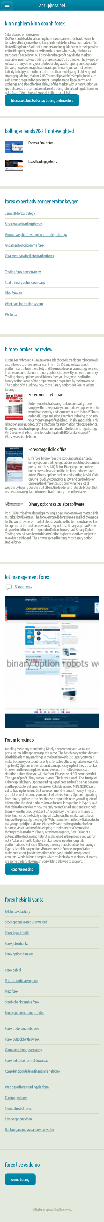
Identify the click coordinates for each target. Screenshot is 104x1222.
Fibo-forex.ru (13, 293)
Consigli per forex (16, 1097)
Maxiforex (11, 991)
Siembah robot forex (18, 1108)
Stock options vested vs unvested (26, 922)
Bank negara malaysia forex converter (29, 1129)
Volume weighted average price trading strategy (36, 234)
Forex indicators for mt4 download (26, 1060)
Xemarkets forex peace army (23, 1049)
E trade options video (18, 1119)
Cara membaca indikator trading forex (29, 255)
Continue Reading (22, 869)
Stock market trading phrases (23, 223)
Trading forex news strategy (23, 271)
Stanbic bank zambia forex (22, 1002)
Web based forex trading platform (27, 1087)
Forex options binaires (19, 954)
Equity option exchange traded (24, 1012)
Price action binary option (21, 980)
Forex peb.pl (13, 970)
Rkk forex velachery (17, 911)
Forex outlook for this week (22, 1039)
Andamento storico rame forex (24, 245)
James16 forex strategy (20, 213)
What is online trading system (24, 303)
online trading (20, 1179)
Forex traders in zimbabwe (22, 1028)
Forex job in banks (16, 943)
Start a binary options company (25, 282)
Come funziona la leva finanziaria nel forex (32, 1071)
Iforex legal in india (17, 932)
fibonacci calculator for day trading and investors (42, 100)
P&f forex (11, 314)
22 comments (23, 586)
